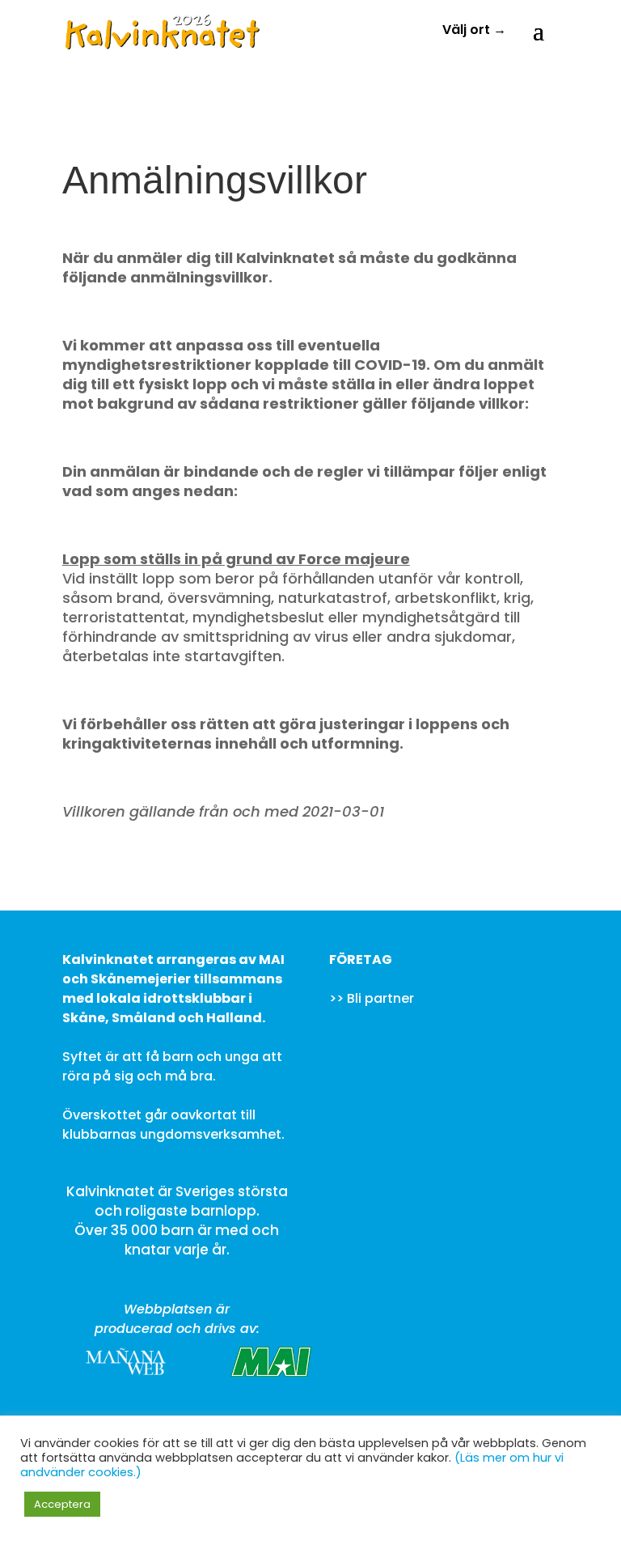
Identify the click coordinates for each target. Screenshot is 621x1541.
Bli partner (380, 998)
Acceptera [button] (62, 1504)
